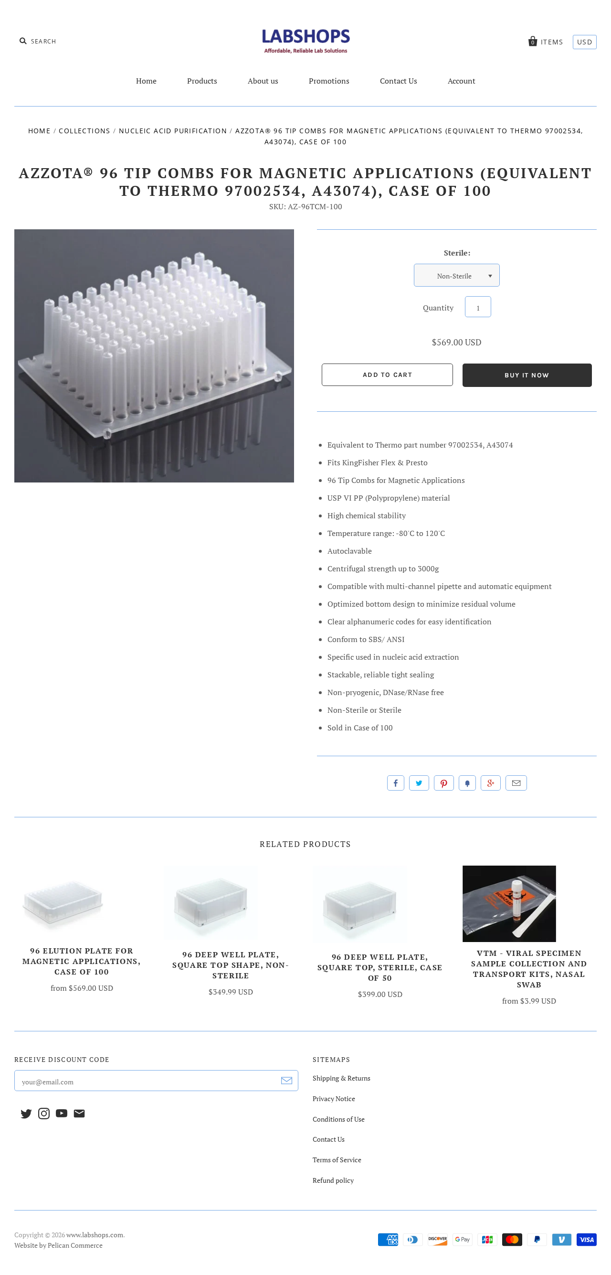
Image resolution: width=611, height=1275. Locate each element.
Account (461, 80)
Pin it (444, 783)
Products (202, 80)
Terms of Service (337, 1159)
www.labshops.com (94, 1234)
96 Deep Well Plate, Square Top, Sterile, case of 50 (380, 967)
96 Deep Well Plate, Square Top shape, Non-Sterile (230, 965)
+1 (491, 783)
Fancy (467, 783)
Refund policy (333, 1180)
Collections (84, 130)
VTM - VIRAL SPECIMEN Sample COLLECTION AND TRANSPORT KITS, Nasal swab (529, 969)
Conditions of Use (339, 1119)
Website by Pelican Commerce (58, 1245)
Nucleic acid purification (173, 130)
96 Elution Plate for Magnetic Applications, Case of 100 (81, 961)
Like (395, 783)
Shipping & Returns (341, 1077)
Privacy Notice (334, 1098)
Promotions (329, 80)
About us (263, 80)
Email (516, 783)
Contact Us (398, 80)
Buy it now (527, 375)
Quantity (438, 307)
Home (146, 80)
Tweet (419, 783)
